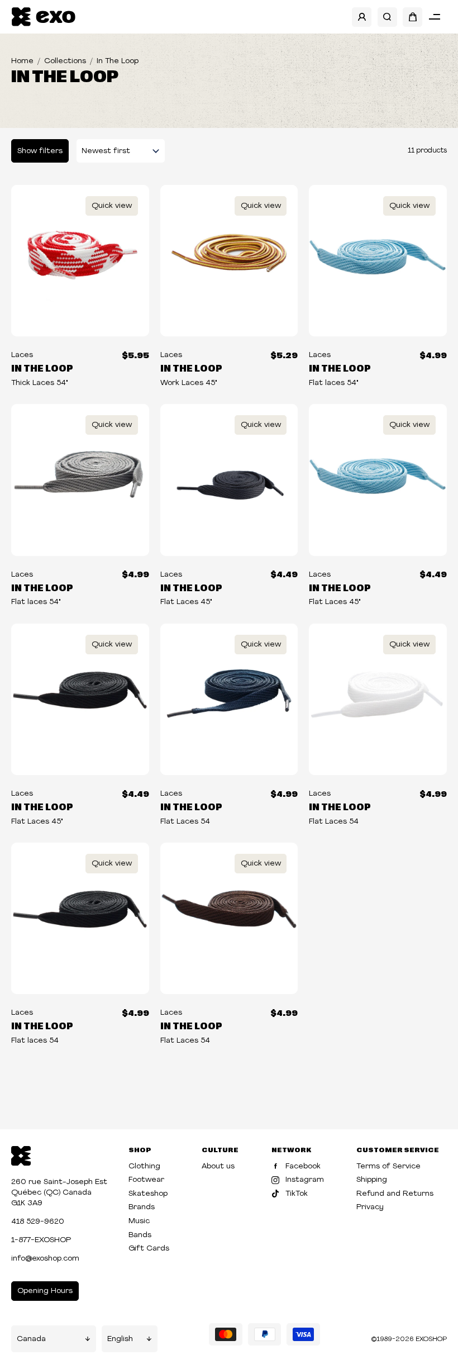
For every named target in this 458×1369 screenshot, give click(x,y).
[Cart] (412, 17)
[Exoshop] (21, 1155)
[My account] (361, 17)
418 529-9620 (37, 1222)
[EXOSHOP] (43, 17)
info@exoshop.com (45, 1258)
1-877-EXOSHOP (41, 1240)
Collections (65, 61)
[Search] (387, 17)
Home (22, 61)
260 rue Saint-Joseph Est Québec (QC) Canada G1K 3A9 (59, 1193)
